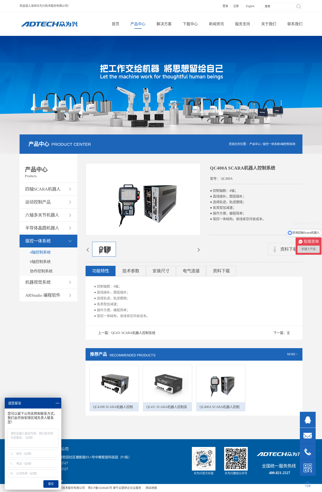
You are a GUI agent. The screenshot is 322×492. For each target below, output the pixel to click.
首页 (115, 24)
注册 (236, 6)
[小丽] (308, 420)
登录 (225, 6)
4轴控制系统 (287, 144)
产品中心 (255, 144)
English (250, 6)
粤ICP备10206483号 (100, 488)
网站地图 (150, 488)
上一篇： (126, 333)
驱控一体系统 (271, 144)
